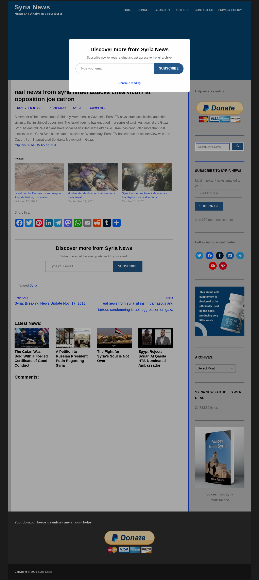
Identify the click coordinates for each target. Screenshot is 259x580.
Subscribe (169, 68)
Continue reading (130, 83)
